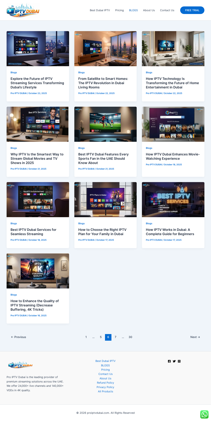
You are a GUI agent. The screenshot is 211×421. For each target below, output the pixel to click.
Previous (18, 337)
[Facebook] (169, 361)
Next (195, 337)
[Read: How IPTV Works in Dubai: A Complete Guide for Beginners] (173, 199)
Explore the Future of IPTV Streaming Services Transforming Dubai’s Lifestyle (37, 83)
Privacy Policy (105, 387)
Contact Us (167, 10)
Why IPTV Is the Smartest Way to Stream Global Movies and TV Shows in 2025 (37, 158)
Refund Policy (105, 382)
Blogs (14, 72)
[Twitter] (174, 361)
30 (130, 337)
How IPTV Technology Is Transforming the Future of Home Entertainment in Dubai (172, 83)
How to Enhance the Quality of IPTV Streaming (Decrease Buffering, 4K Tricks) (35, 305)
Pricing (119, 10)
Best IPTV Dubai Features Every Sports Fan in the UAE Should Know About (103, 158)
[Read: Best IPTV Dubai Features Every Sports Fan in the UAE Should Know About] (105, 123)
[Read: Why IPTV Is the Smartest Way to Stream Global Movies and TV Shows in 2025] (38, 123)
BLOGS (133, 10)
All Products (105, 391)
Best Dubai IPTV (100, 10)
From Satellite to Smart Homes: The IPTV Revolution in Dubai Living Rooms (103, 83)
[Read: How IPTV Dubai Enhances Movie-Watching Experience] (173, 123)
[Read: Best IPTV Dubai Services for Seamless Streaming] (38, 199)
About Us (149, 10)
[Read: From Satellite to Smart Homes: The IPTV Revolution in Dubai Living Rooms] (105, 48)
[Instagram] (179, 361)
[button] (192, 10)
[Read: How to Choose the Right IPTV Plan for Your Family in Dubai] (105, 199)
